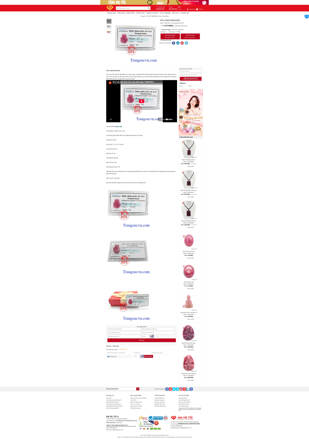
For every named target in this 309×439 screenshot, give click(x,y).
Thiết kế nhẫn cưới (159, 398)
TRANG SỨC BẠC (140, 13)
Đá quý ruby (118, 126)
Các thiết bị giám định (184, 400)
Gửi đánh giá (148, 356)
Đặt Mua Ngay (170, 36)
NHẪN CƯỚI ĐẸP (131, 13)
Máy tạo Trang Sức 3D (136, 402)
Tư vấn (307, 16)
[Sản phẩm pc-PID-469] (191, 112)
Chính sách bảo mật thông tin (113, 400)
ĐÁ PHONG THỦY (184, 13)
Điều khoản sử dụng (135, 408)
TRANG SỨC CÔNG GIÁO (152, 13)
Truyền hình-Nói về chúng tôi (113, 404)
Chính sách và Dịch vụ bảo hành (138, 398)
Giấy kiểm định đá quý (160, 406)
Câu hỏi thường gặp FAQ (112, 408)
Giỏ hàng (200, 9)
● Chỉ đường (119, 422)
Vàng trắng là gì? (183, 398)
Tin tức (180, 9)
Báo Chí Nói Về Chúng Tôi (112, 402)
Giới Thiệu (108, 398)
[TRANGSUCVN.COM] (109, 10)
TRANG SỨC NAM (111, 13)
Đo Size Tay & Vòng (159, 402)
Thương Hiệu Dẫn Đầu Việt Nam (114, 406)
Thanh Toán (133, 400)
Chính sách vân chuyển (136, 406)
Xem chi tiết (191, 166)
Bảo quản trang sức (159, 400)
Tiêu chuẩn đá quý (183, 406)
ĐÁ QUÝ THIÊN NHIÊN (165, 13)
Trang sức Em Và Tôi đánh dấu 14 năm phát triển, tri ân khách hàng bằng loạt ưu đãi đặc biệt (190, 409)
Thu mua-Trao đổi (135, 404)
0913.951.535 (189, 36)
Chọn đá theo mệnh (184, 404)
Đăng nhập (192, 9)
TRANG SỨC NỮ (121, 13)
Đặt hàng (141, 340)
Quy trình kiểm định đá (184, 402)
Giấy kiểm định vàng (159, 404)
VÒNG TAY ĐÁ (175, 13)
